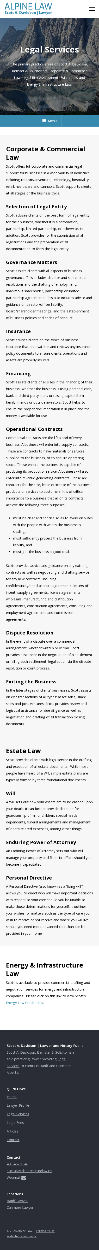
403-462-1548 (17, 1164)
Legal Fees (15, 1122)
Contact (13, 1140)
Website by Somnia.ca (22, 1236)
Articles (12, 1131)
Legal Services (18, 1114)
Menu (52, 120)
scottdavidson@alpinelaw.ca (29, 1170)
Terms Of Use (45, 1231)
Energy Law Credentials (24, 1002)
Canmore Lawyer (20, 1207)
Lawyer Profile (18, 1105)
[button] (92, 8)
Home (12, 1096)
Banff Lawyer (17, 1200)
